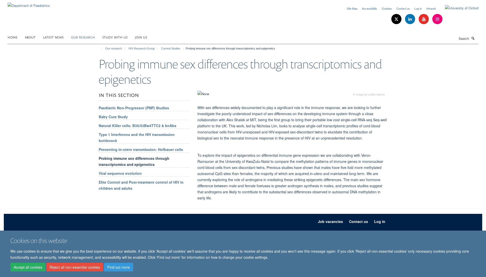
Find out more (118, 267)
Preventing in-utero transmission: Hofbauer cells (141, 149)
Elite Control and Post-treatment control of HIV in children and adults (141, 185)
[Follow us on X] (396, 19)
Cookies (387, 8)
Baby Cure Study (113, 116)
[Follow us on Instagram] (437, 19)
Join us (141, 36)
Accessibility (369, 8)
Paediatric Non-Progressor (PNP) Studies (134, 107)
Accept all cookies (28, 267)
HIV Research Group (142, 48)
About (30, 36)
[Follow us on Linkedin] (410, 19)
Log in (418, 8)
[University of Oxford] (457, 8)
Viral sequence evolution (120, 173)
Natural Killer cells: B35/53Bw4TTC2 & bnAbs (137, 125)
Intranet (431, 8)
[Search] (473, 38)
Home (12, 36)
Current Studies (170, 48)
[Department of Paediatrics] (29, 3)
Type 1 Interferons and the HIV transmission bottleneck (137, 137)
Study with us (115, 36)
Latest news (53, 36)
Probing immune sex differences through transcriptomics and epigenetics (134, 161)
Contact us (403, 8)
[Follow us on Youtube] (424, 19)
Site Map (352, 8)
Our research (83, 36)
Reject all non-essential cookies (75, 267)
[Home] (99, 48)
